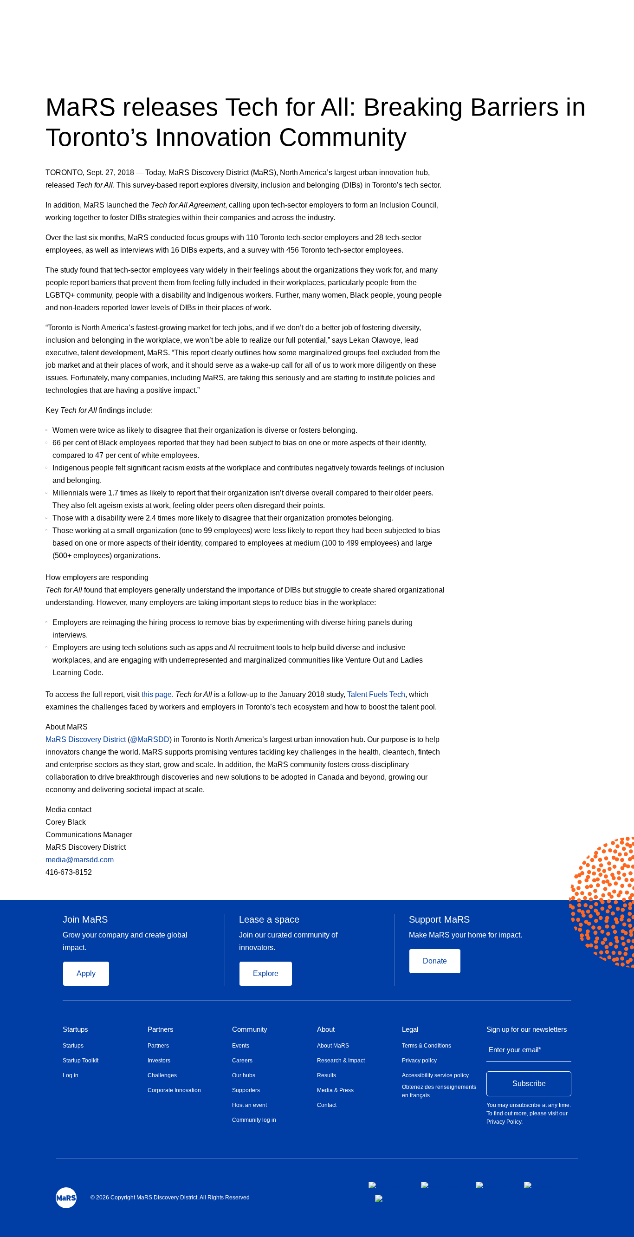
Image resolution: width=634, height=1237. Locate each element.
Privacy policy (419, 1060)
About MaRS (333, 1045)
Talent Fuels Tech (376, 694)
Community (249, 1029)
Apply (86, 973)
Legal (410, 1029)
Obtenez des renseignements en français (439, 1091)
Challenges (162, 1075)
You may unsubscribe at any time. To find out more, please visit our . (528, 1113)
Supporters (246, 1090)
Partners (161, 1029)
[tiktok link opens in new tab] (379, 1198)
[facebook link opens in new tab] (387, 1185)
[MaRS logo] (66, 1197)
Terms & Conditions (426, 1045)
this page (157, 694)
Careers (242, 1060)
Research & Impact (341, 1060)
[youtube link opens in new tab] (541, 1185)
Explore (265, 973)
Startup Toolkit (80, 1060)
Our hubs (243, 1075)
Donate (435, 961)
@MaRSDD (149, 739)
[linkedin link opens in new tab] (492, 1185)
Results (326, 1075)
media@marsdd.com (80, 860)
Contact (326, 1105)
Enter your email (515, 1050)
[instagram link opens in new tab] (441, 1185)
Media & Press (335, 1090)
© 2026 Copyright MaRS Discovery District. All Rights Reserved (170, 1197)
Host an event (249, 1105)
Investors (159, 1060)
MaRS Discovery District (85, 739)
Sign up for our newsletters (526, 1029)
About (326, 1029)
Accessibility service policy (435, 1075)
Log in (70, 1075)
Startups (75, 1029)
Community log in (254, 1120)
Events (240, 1045)
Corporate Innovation (174, 1090)
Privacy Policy (503, 1122)
